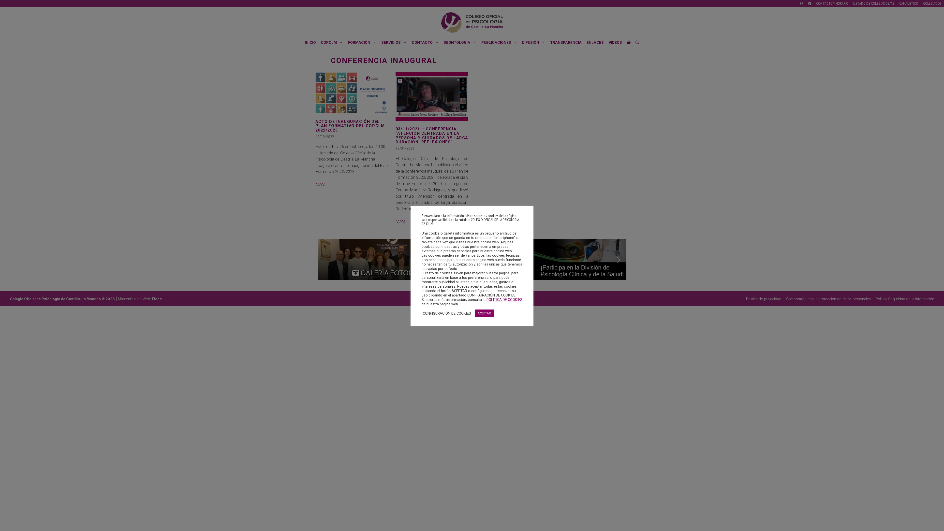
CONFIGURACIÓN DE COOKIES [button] (447, 313)
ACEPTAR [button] (484, 313)
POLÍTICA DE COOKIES (504, 299)
